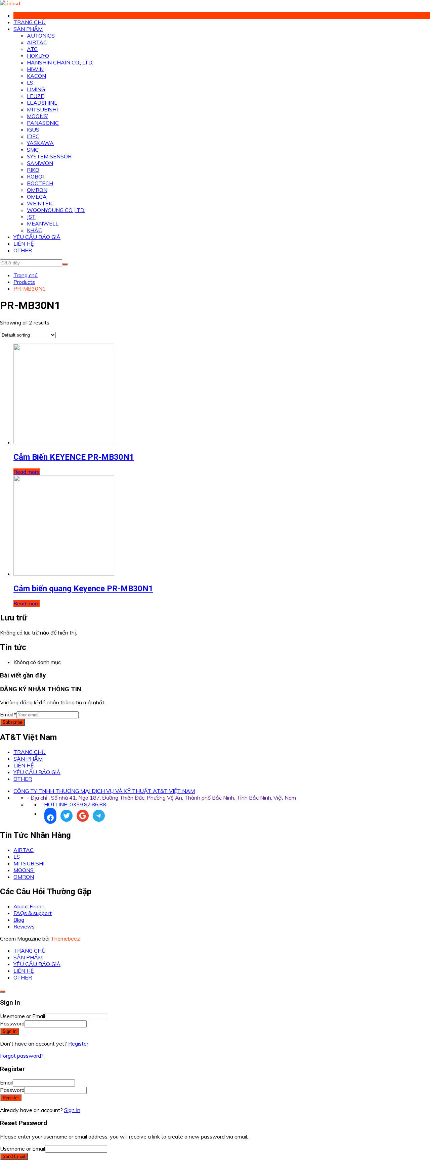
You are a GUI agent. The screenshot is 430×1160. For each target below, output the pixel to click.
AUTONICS (41, 35)
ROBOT (36, 176)
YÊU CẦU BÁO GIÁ (36, 237)
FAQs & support (32, 913)
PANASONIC (43, 122)
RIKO (33, 169)
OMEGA (37, 196)
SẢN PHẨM (28, 29)
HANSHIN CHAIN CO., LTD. (60, 62)
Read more (26, 471)
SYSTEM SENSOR (49, 156)
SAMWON (40, 163)
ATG (32, 49)
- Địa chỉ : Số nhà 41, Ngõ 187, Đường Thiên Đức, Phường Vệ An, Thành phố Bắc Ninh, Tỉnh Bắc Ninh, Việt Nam (161, 797)
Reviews (24, 926)
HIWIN (35, 69)
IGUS (33, 129)
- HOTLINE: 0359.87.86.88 (73, 804)
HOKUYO (38, 55)
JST (31, 216)
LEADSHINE (42, 102)
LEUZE (35, 96)
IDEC (33, 136)
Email (8, 714)
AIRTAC (37, 42)
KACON (36, 75)
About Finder (28, 906)
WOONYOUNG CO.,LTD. (56, 210)
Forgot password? (22, 1055)
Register (78, 1043)
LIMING (36, 89)
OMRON (37, 190)
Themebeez (65, 938)
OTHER (22, 250)
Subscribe (12, 722)
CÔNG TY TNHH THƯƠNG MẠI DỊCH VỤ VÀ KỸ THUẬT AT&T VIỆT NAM (104, 791)
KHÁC (34, 230)
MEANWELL (42, 223)
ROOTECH (40, 183)
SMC (33, 149)
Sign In (72, 1110)
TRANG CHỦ (29, 22)
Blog (18, 919)
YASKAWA (40, 143)
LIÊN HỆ (23, 243)
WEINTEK (39, 203)
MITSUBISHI (42, 109)
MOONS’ (37, 116)
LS (30, 82)
